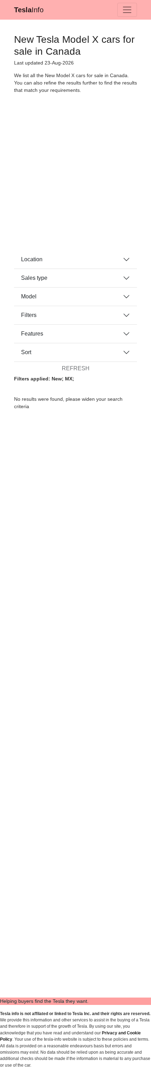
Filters (29, 315)
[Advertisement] (75, 175)
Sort (26, 352)
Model (29, 296)
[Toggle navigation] (127, 10)
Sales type (34, 278)
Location (31, 259)
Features (32, 334)
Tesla (29, 10)
